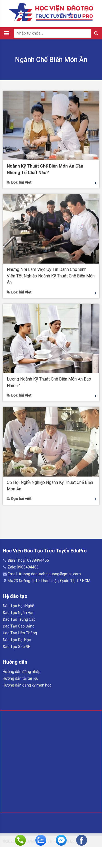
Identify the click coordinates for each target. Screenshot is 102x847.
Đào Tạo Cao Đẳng (19, 626)
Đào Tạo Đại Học (17, 640)
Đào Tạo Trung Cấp (19, 619)
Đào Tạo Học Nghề (18, 606)
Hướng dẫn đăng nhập (22, 671)
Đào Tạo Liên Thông (20, 633)
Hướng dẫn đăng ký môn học (27, 685)
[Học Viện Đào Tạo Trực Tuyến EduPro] (51, 12)
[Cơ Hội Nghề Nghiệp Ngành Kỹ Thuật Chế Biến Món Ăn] (51, 441)
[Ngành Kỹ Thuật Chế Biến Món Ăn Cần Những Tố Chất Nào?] (51, 125)
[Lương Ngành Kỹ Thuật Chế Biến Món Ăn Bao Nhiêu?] (51, 338)
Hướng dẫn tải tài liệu (20, 678)
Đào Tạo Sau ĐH (16, 646)
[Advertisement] (51, 761)
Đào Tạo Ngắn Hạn (19, 612)
